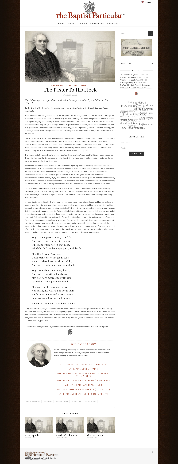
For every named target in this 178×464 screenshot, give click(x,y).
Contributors (97, 23)
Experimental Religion (128, 75)
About (70, 23)
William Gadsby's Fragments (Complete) (83, 389)
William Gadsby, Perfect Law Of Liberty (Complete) (83, 374)
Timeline (82, 23)
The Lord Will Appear (128, 77)
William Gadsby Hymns (83, 368)
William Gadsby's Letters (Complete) (70, 85)
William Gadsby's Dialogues (83, 384)
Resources (112, 23)
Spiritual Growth (90, 402)
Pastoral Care (76, 402)
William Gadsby (83, 344)
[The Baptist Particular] (89, 10)
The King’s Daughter (128, 82)
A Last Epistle (32, 435)
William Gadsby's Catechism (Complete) (83, 380)
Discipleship (48, 402)
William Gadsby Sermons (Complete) (83, 364)
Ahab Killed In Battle (128, 80)
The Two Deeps (95, 435)
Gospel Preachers (62, 402)
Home (61, 23)
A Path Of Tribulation (67, 435)
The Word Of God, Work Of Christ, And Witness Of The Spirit (135, 86)
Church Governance (33, 402)
